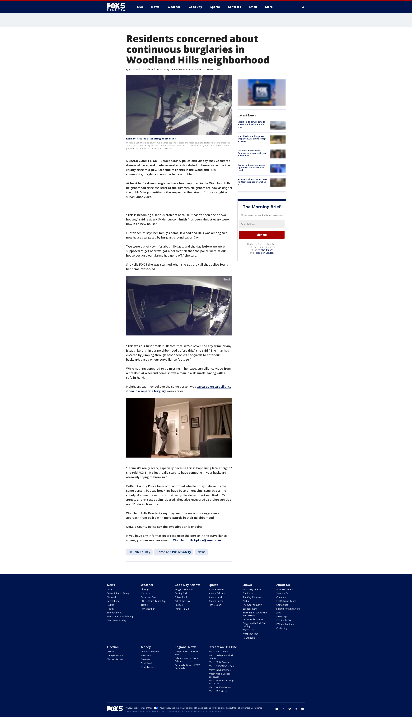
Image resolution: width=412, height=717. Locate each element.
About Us (283, 585)
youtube (276, 709)
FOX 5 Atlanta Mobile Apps (121, 616)
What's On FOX (250, 633)
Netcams (145, 593)
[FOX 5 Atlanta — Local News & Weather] (117, 7)
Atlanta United (216, 600)
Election (113, 647)
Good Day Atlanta (188, 585)
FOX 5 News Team (286, 600)
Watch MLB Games (219, 662)
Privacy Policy (265, 249)
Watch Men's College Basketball (219, 675)
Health (110, 608)
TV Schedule (249, 637)
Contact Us (282, 604)
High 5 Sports (216, 604)
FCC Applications (285, 624)
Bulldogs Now (250, 608)
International (113, 600)
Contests (281, 597)
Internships (282, 616)
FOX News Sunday (116, 620)
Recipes (179, 604)
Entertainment (114, 612)
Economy (146, 655)
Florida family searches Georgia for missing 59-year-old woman (252, 153)
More (269, 7)
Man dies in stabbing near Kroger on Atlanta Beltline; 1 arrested (252, 139)
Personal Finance (150, 651)
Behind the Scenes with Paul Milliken (255, 614)
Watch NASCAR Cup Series (222, 666)
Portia (246, 600)
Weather (147, 585)
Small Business (148, 667)
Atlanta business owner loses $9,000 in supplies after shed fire (252, 182)
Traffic (144, 604)
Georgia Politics (115, 655)
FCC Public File (283, 620)
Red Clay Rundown (252, 597)
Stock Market (148, 663)
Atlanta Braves (216, 589)
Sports (213, 585)
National (111, 597)
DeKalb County (162, 69)
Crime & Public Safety (118, 593)
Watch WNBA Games (220, 687)
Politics (110, 604)
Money (146, 647)
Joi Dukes (133, 69)
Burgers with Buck (184, 589)
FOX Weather (148, 608)
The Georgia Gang (252, 604)
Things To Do (182, 608)
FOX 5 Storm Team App (153, 600)
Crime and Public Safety (174, 552)
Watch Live (248, 629)
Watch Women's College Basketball (221, 682)
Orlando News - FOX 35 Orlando (187, 660)
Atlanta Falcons (217, 593)
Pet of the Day (182, 600)
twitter (289, 709)
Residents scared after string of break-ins (151, 138)
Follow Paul (181, 597)
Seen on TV (282, 593)
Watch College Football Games (221, 657)
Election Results (115, 659)
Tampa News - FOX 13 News (186, 653)
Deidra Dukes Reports (254, 619)
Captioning (281, 628)
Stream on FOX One (223, 647)
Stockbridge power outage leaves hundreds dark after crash (252, 124)
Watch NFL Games (218, 651)
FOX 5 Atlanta (147, 69)
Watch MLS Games (219, 691)
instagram (296, 709)
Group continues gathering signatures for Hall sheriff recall (251, 167)
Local (109, 589)
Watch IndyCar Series (220, 669)
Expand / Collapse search (303, 7)
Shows (247, 585)
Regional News (185, 647)
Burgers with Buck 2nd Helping (254, 625)
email (302, 709)
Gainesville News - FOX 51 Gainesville (188, 666)
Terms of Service (263, 252)
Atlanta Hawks (216, 597)
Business (145, 659)
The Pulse (248, 593)
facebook (283, 709)
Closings (145, 589)
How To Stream (284, 589)
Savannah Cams (149, 597)
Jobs (278, 612)
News (201, 552)
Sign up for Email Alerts (288, 608)
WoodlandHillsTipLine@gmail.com (197, 540)
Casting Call (181, 593)
